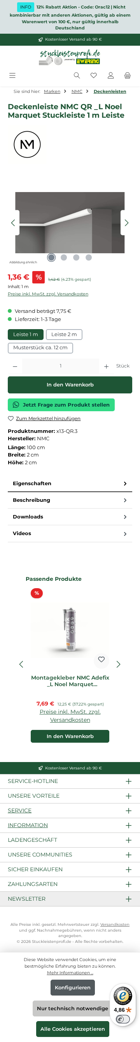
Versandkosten (115, 924)
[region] (70, 222)
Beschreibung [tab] (31, 500)
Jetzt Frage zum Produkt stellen (66, 405)
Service (20, 810)
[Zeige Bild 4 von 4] (89, 257)
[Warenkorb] (127, 76)
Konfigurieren (73, 988)
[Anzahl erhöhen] (106, 366)
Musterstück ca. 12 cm (40, 347)
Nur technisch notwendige (72, 1008)
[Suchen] (77, 76)
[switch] (123, 1019)
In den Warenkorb (70, 385)
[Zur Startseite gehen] (70, 58)
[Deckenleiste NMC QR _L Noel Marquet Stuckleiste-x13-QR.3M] (69, 222)
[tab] (70, 484)
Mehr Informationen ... (70, 972)
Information (28, 825)
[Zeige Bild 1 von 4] (51, 257)
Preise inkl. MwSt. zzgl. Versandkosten (48, 294)
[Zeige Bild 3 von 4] (76, 257)
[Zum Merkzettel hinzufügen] (101, 661)
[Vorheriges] (13, 222)
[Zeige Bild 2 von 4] (64, 257)
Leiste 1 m (25, 334)
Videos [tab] (22, 533)
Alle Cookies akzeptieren (72, 1029)
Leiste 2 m (64, 334)
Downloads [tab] (28, 517)
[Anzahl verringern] (15, 366)
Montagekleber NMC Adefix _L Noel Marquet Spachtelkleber (70, 681)
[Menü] (12, 76)
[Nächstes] (126, 222)
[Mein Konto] (110, 76)
